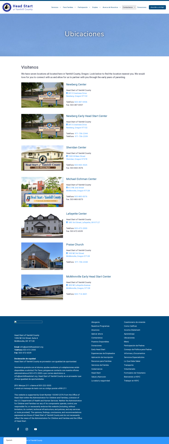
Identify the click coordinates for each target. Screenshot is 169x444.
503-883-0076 (80, 196)
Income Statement (132, 330)
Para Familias (68, 7)
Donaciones (141, 7)
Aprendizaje (129, 334)
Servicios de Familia (100, 365)
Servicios (54, 7)
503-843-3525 (80, 165)
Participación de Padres (134, 345)
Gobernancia (96, 369)
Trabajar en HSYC (131, 381)
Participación (83, 7)
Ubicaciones (129, 338)
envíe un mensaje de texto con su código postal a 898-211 (41, 388)
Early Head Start (98, 349)
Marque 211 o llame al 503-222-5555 (35, 385)
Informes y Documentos (134, 353)
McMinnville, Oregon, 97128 (78, 288)
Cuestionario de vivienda (134, 322)
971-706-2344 (81, 133)
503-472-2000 (80, 228)
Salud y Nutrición (98, 377)
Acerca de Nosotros (110, 7)
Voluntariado (129, 369)
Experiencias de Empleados (103, 353)
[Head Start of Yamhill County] (17, 7)
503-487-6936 (80, 102)
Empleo (95, 7)
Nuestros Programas (100, 326)
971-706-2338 (81, 262)
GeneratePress (57, 440)
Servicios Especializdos (134, 357)
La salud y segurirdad (100, 381)
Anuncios (95, 330)
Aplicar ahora (97, 334)
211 (16, 385)
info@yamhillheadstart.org (31, 347)
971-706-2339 (81, 136)
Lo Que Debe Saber (132, 361)
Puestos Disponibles (100, 341)
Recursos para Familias (101, 361)
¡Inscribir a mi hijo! (157, 7)
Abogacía (95, 322)
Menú (126, 341)
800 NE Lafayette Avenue (79, 285)
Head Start (96, 373)
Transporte (128, 365)
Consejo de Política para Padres (138, 349)
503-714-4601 (80, 294)
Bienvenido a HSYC (132, 377)
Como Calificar (130, 326)
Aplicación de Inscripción (102, 357)
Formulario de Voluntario (135, 373)
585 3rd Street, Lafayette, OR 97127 (84, 222)
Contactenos (128, 7)
